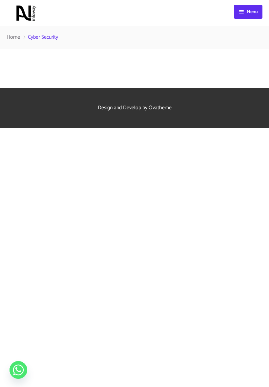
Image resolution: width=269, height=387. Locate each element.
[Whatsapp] (18, 370)
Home (13, 37)
